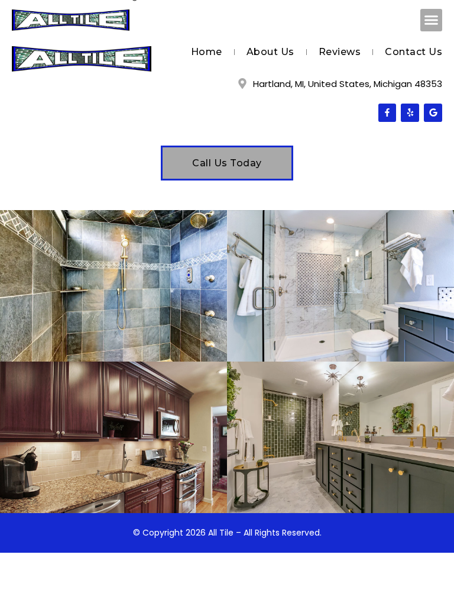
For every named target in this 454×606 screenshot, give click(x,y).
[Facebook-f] (387, 113)
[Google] (433, 113)
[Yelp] (410, 113)
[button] (431, 20)
